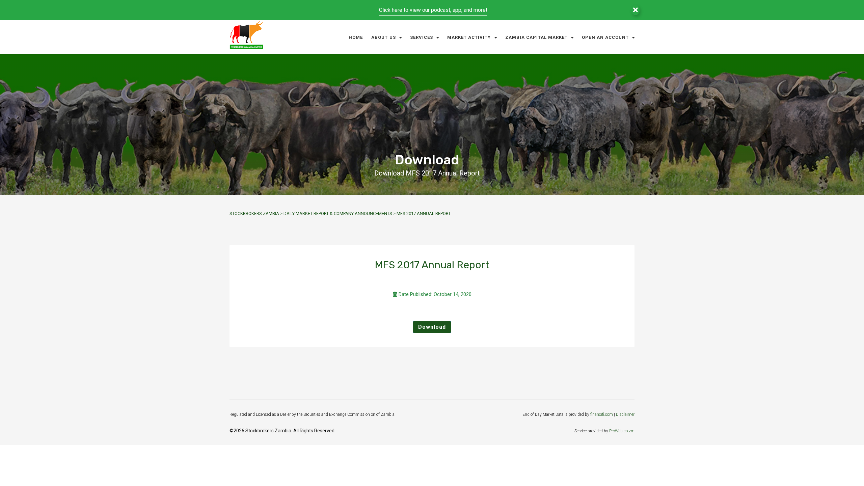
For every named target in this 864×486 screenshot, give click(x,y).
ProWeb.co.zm (621, 431)
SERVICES (421, 37)
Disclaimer (625, 414)
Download (432, 327)
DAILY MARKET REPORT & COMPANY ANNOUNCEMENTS (338, 213)
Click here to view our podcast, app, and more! (433, 10)
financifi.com (601, 414)
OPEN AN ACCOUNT (605, 37)
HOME (356, 37)
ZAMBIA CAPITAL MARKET (536, 37)
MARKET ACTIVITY (469, 37)
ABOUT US (383, 37)
